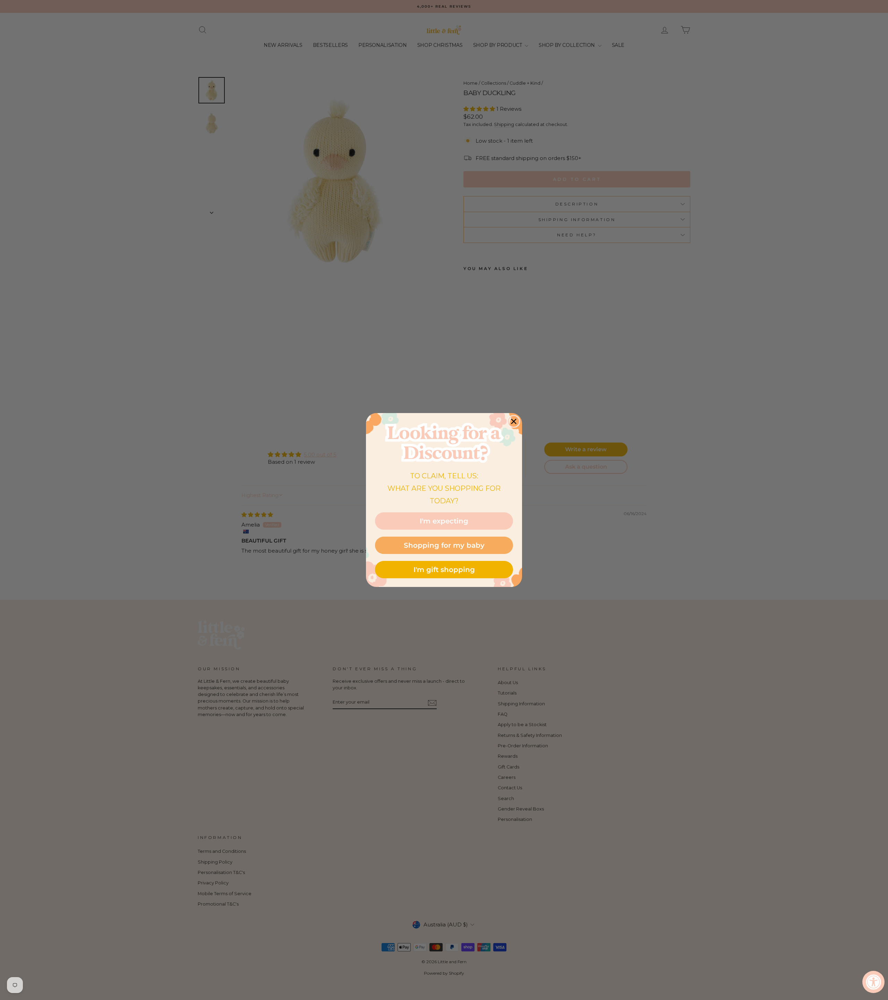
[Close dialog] (513, 421)
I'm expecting (444, 521)
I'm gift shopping (444, 569)
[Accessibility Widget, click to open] (873, 982)
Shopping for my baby (444, 545)
